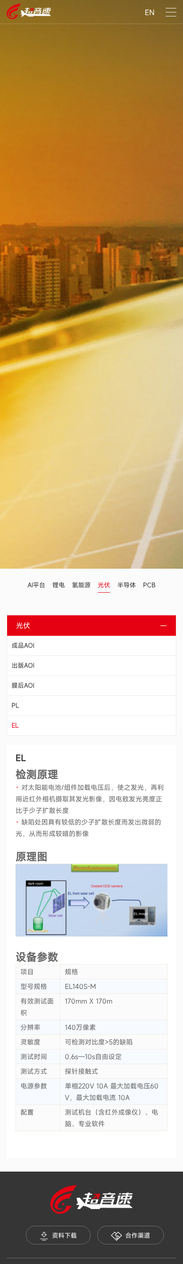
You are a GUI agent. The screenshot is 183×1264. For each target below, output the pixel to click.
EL (15, 725)
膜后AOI (23, 685)
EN (150, 12)
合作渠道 (137, 1235)
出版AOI (23, 665)
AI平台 (36, 585)
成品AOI (23, 645)
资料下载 (64, 1235)
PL (15, 705)
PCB (149, 585)
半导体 (126, 585)
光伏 (104, 585)
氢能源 (81, 585)
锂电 (58, 585)
